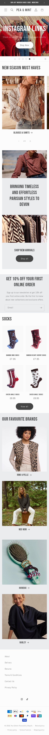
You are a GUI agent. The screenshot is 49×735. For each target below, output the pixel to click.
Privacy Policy (11, 687)
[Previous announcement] (4, 2)
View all (24, 406)
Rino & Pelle (23, 475)
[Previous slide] (15, 59)
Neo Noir (23, 529)
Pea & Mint (14, 726)
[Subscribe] (41, 307)
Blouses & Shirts (21, 132)
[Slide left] (18, 141)
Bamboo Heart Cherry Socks (36, 355)
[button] (6, 10)
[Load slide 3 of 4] (26, 59)
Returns (8, 669)
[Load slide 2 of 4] (22, 59)
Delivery (8, 662)
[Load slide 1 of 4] (19, 59)
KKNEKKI (22, 588)
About (7, 656)
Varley (23, 642)
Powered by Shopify (25, 726)
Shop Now (24, 45)
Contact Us (9, 681)
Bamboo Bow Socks (12, 355)
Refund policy (39, 726)
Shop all (24, 258)
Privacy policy (12, 730)
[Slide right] (30, 141)
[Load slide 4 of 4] (29, 59)
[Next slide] (34, 59)
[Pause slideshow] (46, 59)
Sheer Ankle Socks (12, 394)
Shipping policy (39, 730)
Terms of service (25, 730)
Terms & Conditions (13, 675)
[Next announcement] (44, 2)
